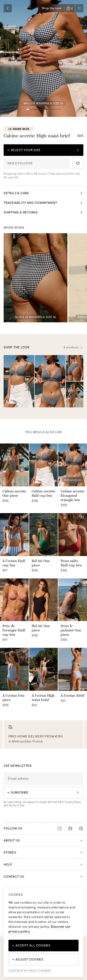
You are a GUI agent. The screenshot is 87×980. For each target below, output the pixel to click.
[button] (43, 58)
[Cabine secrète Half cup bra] (43, 465)
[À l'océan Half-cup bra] (14, 534)
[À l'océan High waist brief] (43, 669)
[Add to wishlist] (77, 163)
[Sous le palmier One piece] (72, 599)
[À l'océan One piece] (14, 669)
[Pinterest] (81, 828)
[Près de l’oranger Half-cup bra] (14, 599)
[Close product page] (8, 8)
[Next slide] (25, 465)
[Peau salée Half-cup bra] (72, 534)
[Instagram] (59, 828)
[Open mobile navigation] (79, 8)
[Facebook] (70, 828)
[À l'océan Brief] (72, 669)
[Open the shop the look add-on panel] (19, 381)
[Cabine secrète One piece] (14, 465)
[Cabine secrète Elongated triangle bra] (72, 465)
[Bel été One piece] (43, 534)
